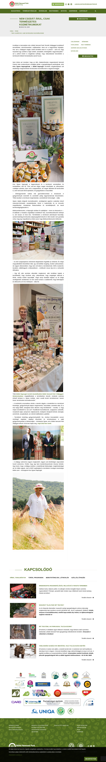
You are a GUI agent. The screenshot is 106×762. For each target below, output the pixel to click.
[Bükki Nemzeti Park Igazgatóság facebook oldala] (69, 4)
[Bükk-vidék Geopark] (77, 684)
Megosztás (83, 19)
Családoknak (75, 41)
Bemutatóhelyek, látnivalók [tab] (57, 577)
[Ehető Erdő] (71, 711)
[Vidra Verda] (41, 693)
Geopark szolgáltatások (79, 47)
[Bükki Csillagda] (56, 684)
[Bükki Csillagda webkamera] (73, 3)
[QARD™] (16, 702)
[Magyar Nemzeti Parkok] (44, 675)
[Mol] (86, 693)
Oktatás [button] (64, 11)
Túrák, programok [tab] (35, 577)
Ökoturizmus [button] (53, 11)
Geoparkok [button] (73, 11)
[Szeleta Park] (87, 684)
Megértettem (90, 759)
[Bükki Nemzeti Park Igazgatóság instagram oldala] (66, 4)
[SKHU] (52, 702)
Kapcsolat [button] (83, 11)
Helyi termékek (86, 44)
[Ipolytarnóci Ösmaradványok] (67, 684)
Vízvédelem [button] (43, 11)
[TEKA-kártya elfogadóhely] (30, 684)
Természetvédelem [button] (29, 11)
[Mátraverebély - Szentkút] (65, 693)
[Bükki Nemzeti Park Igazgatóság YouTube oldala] (71, 4)
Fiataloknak (75, 44)
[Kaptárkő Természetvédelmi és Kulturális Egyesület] (75, 675)
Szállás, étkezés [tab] (78, 577)
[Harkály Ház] (16, 693)
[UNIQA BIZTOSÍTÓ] (43, 711)
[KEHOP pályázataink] (88, 702)
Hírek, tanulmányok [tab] (18, 577)
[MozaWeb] (42, 684)
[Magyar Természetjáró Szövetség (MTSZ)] (61, 711)
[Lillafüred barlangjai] (26, 693)
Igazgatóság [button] (15, 11)
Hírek (16, 31)
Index (11, 31)
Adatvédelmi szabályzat (15, 755)
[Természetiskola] (20, 684)
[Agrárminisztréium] (20, 675)
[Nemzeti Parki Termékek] (86, 675)
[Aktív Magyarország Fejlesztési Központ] (32, 675)
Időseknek (85, 41)
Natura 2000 (74, 51)
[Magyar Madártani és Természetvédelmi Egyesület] (65, 675)
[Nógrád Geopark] (55, 675)
